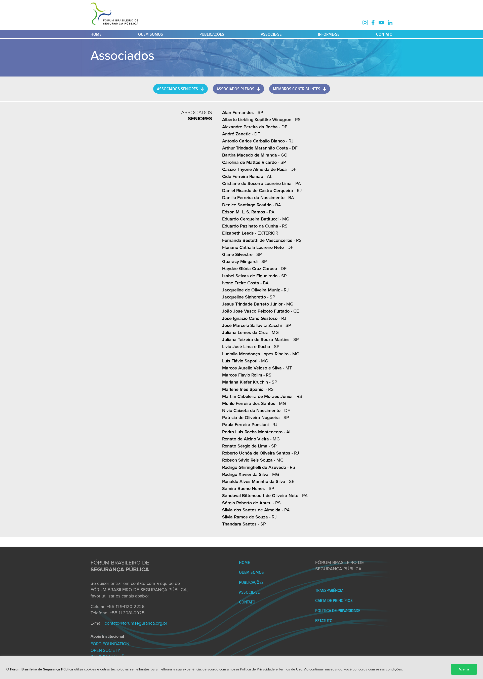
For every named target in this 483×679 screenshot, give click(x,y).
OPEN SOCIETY (105, 650)
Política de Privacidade (337, 610)
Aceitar (464, 669)
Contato (384, 34)
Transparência (329, 590)
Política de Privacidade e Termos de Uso (271, 669)
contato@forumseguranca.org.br (136, 623)
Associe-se (271, 34)
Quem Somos (150, 34)
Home (96, 34)
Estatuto (324, 620)
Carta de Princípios (334, 600)
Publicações (211, 34)
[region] (241, 667)
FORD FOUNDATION (110, 644)
